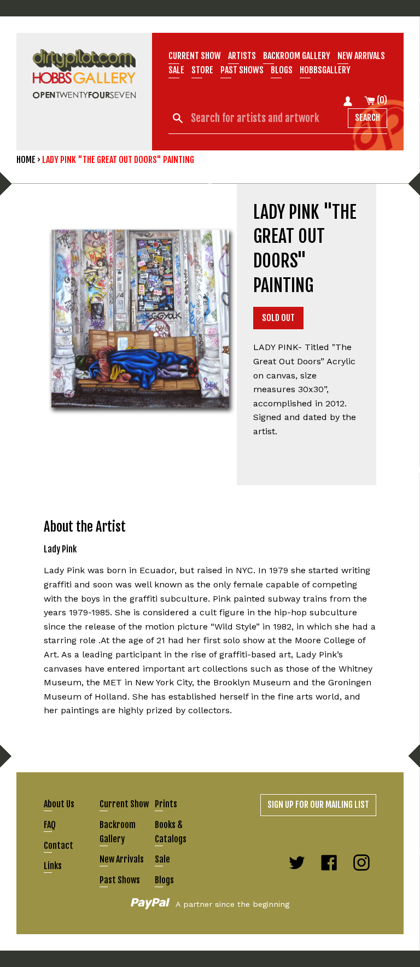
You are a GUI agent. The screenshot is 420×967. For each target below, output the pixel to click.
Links (53, 865)
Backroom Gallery (296, 55)
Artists (242, 55)
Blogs (282, 70)
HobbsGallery (325, 70)
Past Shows (242, 70)
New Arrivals (122, 859)
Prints (166, 804)
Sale (176, 70)
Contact (58, 845)
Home (26, 159)
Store (202, 70)
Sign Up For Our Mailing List (318, 804)
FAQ (50, 824)
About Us (59, 804)
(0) (381, 100)
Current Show (194, 55)
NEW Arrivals (361, 55)
